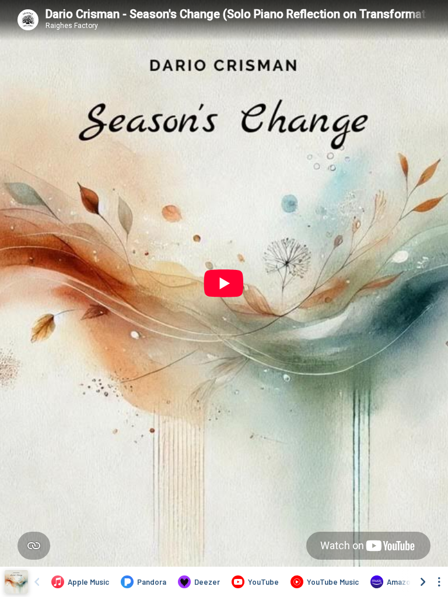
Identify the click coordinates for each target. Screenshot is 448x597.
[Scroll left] (36, 582)
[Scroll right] (422, 582)
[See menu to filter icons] (439, 582)
